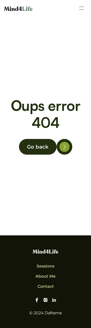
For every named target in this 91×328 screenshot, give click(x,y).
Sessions (45, 266)
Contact (45, 286)
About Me (45, 276)
